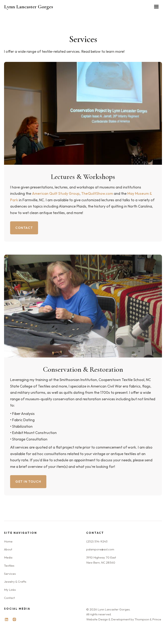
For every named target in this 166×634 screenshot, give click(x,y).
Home (8, 541)
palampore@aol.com (100, 549)
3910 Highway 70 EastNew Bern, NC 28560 (101, 559)
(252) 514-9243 (96, 541)
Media (8, 557)
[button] (156, 6)
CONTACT (24, 228)
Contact (9, 598)
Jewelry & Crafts (15, 581)
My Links (10, 590)
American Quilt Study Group (56, 193)
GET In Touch (28, 481)
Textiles (9, 565)
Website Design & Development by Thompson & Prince (123, 619)
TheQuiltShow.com (97, 193)
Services (10, 574)
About (8, 549)
